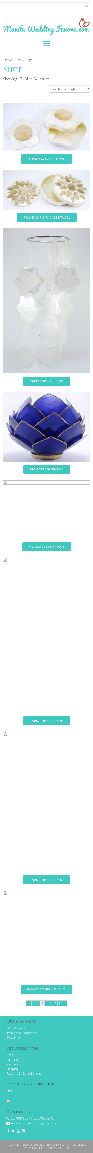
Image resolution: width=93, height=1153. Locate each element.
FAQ (9, 1055)
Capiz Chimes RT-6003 (47, 381)
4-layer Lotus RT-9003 (46, 546)
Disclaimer (13, 1037)
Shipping (12, 1069)
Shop (19, 60)
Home (8, 60)
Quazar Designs (58, 1148)
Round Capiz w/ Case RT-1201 (46, 217)
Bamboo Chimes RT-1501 (46, 989)
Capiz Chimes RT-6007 (47, 880)
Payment (12, 1064)
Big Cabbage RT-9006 (46, 469)
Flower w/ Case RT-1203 (46, 159)
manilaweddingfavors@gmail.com (33, 1123)
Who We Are (15, 1028)
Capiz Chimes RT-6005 (47, 721)
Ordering (12, 1060)
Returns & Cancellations (23, 1073)
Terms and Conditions (22, 1033)
